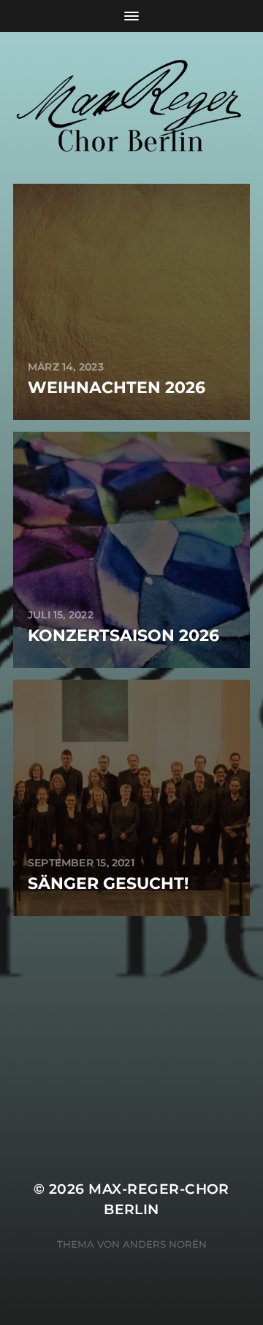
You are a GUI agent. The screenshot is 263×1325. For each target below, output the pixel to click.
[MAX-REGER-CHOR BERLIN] (131, 108)
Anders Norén (165, 1244)
